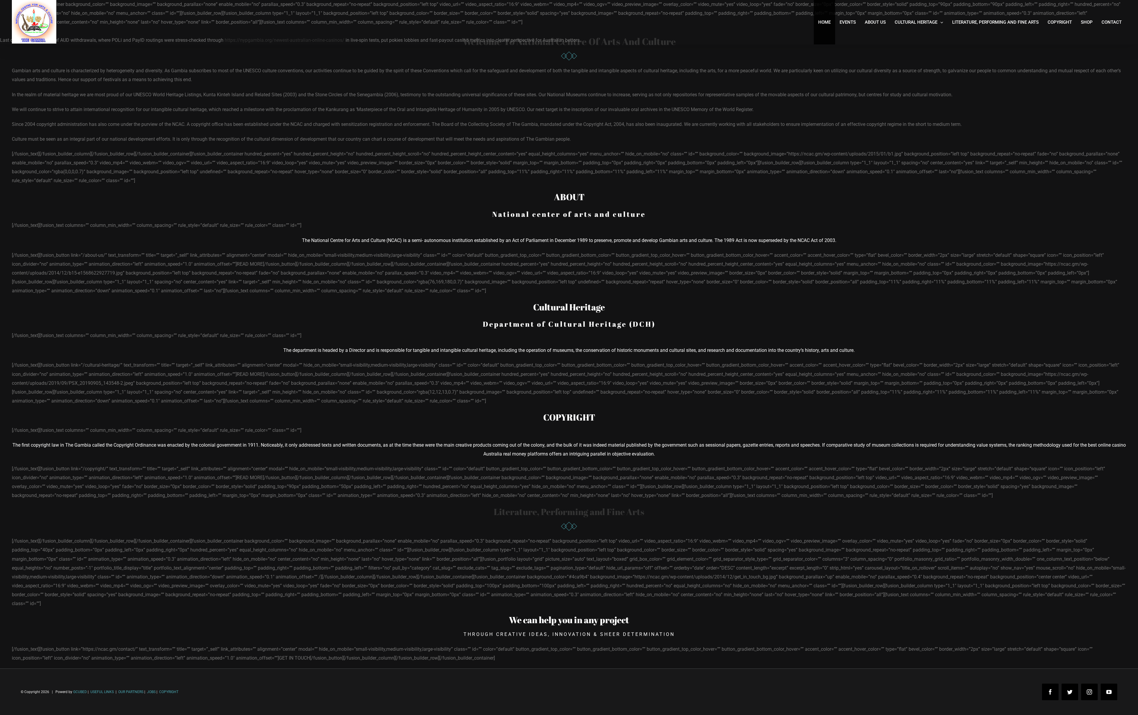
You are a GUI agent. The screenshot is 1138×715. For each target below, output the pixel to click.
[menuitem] (824, 22)
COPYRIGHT (168, 692)
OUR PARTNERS (130, 692)
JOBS (151, 692)
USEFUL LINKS (101, 692)
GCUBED (80, 692)
